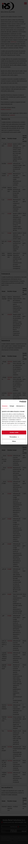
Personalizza (13, 437)
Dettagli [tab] (12, 406)
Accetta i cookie (14, 432)
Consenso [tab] (4, 406)
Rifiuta (14, 441)
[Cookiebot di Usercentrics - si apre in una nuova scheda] (19, 402)
